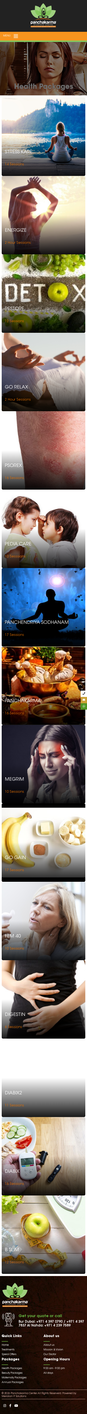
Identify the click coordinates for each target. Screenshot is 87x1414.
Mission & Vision (53, 1350)
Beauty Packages (12, 1373)
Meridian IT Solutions (14, 1396)
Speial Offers (9, 1354)
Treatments (8, 1350)
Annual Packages (13, 1382)
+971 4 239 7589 (57, 1325)
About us (49, 1345)
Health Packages (12, 1368)
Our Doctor (50, 1354)
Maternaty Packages (14, 1377)
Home (5, 1345)
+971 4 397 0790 (49, 1321)
